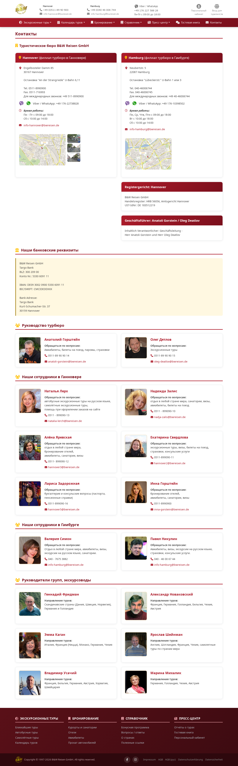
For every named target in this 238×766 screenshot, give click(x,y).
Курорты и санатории (82, 727)
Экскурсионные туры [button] (36, 22)
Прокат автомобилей (82, 742)
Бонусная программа (135, 727)
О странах (127, 737)
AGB (160, 759)
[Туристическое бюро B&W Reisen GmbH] (21, 8)
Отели (72, 732)
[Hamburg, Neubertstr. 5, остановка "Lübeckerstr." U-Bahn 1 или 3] (148, 154)
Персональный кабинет (189, 737)
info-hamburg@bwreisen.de (105, 13)
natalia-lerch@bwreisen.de (65, 421)
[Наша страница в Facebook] (127, 759)
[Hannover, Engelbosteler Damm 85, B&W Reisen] (74, 138)
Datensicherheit (214, 759)
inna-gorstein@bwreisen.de (171, 509)
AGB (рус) (170, 759)
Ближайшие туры (26, 727)
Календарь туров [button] (71, 22)
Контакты (215, 22)
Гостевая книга (190, 22)
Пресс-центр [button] (159, 22)
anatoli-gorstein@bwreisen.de (67, 361)
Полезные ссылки (132, 742)
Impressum (149, 759)
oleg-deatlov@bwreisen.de (170, 361)
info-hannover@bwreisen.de (58, 13)
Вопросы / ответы (133, 732)
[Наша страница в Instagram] (135, 759)
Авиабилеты (76, 737)
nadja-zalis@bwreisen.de (170, 417)
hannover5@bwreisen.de (63, 509)
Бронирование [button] (103, 22)
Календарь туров (26, 742)
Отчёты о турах (184, 727)
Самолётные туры (27, 737)
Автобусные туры (26, 732)
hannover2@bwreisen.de (169, 463)
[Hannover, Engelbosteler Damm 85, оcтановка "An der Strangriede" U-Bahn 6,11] (43, 150)
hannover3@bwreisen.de (63, 467)
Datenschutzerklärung (190, 759)
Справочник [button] (131, 22)
